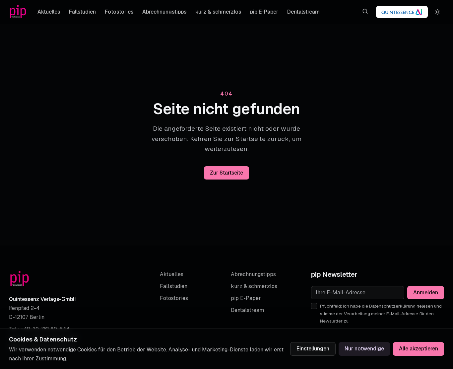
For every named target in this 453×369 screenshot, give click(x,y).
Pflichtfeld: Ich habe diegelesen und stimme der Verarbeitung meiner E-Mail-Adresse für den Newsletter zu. (381, 313)
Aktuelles (48, 11)
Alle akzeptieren (418, 348)
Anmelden (425, 292)
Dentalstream (303, 11)
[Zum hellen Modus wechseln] (437, 12)
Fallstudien (82, 11)
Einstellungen (312, 348)
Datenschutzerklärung (392, 306)
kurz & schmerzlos (218, 11)
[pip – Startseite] (18, 12)
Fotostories (119, 11)
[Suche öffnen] (365, 11)
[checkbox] (314, 306)
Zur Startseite (226, 172)
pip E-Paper (264, 11)
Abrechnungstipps (164, 11)
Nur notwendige (364, 348)
